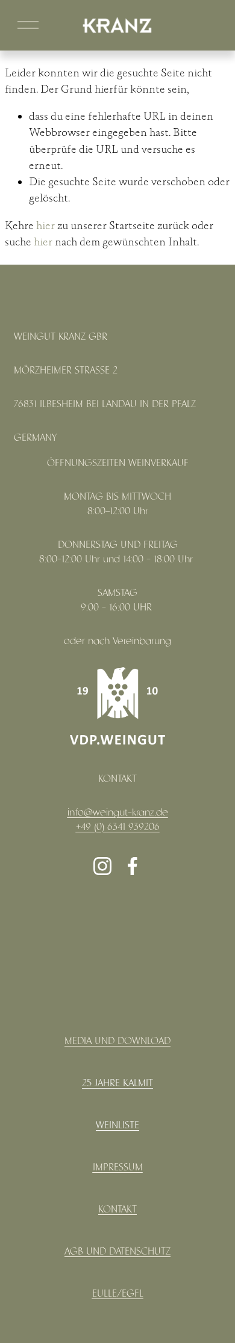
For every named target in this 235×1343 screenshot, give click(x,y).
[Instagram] (102, 866)
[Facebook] (132, 866)
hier (45, 226)
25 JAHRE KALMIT (117, 1083)
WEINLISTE (117, 1125)
